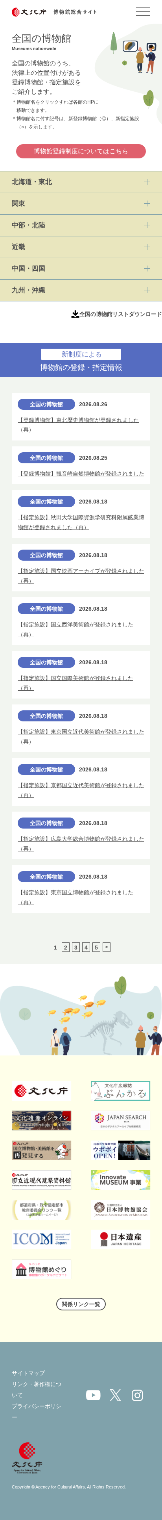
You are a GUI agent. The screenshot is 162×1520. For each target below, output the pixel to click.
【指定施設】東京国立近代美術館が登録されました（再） (81, 736)
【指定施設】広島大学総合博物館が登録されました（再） (81, 844)
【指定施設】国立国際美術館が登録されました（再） (75, 683)
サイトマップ (28, 1373)
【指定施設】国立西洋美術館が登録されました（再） (75, 629)
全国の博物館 (46, 404)
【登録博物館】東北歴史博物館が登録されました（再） (78, 425)
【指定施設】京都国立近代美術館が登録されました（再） (81, 790)
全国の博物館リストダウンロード (120, 314)
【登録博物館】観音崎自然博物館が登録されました (81, 473)
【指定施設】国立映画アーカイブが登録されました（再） (81, 576)
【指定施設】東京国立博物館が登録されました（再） (75, 897)
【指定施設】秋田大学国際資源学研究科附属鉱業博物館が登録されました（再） (81, 522)
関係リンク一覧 (81, 1304)
